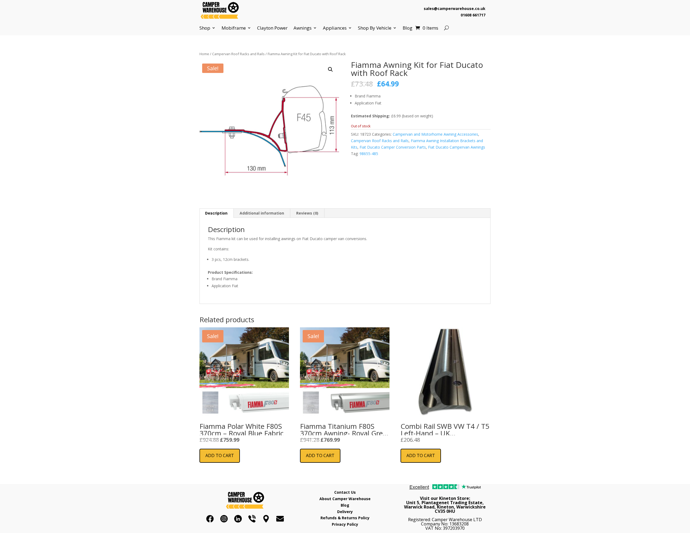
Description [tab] (216, 213)
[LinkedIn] (238, 519)
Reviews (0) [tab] (307, 213)
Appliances (335, 28)
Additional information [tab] (262, 213)
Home (204, 53)
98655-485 (369, 153)
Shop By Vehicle (374, 28)
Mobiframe (234, 28)
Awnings (303, 28)
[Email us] (280, 519)
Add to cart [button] (219, 455)
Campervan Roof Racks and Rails (238, 53)
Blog (407, 28)
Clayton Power (272, 28)
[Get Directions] (266, 519)
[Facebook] (210, 519)
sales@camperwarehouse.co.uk (454, 8)
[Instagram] (224, 519)
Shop (204, 28)
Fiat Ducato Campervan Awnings (456, 147)
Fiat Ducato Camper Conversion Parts (393, 147)
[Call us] (252, 519)
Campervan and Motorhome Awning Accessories (435, 134)
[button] (330, 69)
